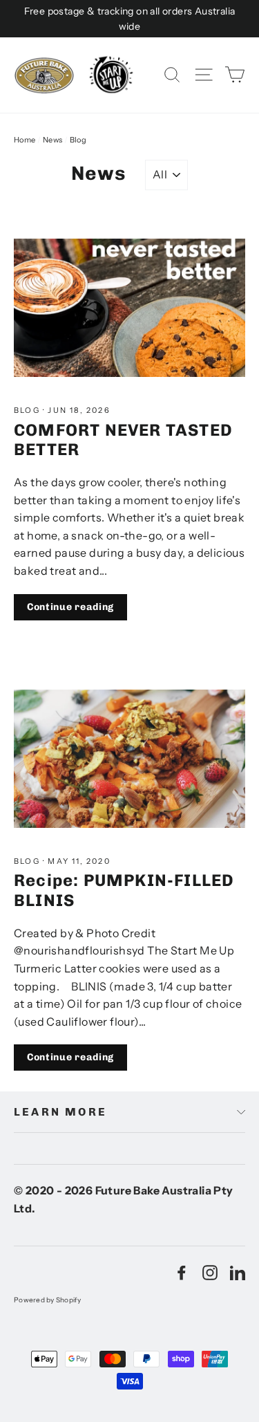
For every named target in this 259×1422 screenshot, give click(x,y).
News (53, 140)
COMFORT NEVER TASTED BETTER (123, 440)
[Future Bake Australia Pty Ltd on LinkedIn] (237, 1273)
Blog (28, 410)
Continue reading (70, 607)
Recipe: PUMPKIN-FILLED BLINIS (124, 890)
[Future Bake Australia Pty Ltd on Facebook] (181, 1273)
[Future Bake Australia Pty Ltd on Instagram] (210, 1273)
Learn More (60, 1111)
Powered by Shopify (47, 1299)
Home (25, 140)
